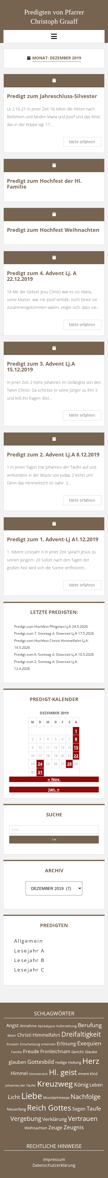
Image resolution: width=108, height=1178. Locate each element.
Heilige (61, 1062)
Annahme (28, 1025)
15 (76, 747)
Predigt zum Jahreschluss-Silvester (52, 96)
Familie (16, 1052)
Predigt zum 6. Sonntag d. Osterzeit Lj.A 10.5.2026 (54, 654)
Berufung (90, 1025)
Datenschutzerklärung (54, 1165)
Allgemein (28, 940)
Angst (12, 1025)
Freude (31, 1051)
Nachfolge (86, 1096)
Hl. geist (63, 1072)
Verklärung (54, 1118)
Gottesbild (40, 1062)
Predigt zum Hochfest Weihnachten (53, 229)
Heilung (74, 1062)
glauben (17, 1062)
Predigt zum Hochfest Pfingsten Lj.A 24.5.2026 (51, 626)
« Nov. (54, 779)
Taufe (94, 1108)
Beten (11, 1036)
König (81, 1084)
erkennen (48, 1044)
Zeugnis (74, 1127)
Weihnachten (35, 1127)
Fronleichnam (55, 1051)
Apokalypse (46, 1026)
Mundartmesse (56, 1097)
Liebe (31, 1096)
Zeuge (55, 1127)
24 (40, 763)
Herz (90, 1060)
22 (76, 755)
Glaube (91, 1051)
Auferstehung (66, 1026)
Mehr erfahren (85, 142)
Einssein (13, 1044)
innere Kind (88, 1073)
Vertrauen (83, 1118)
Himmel (19, 1073)
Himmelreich (38, 1074)
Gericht (77, 1051)
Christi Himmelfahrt (38, 1035)
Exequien (89, 1043)
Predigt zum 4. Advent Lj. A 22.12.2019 (41, 276)
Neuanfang (16, 1109)
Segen (79, 1109)
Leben (96, 1085)
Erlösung (66, 1043)
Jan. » (54, 789)
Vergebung (25, 1119)
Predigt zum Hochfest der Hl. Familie (44, 183)
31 (40, 772)
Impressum (54, 1159)
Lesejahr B (29, 960)
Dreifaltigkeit (81, 1034)
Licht (14, 1097)
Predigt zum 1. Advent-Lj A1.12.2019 (52, 539)
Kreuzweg (55, 1083)
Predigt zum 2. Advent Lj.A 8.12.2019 (53, 454)
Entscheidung (30, 1044)
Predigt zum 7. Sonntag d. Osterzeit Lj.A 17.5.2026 (54, 633)
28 (69, 763)
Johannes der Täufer (20, 1085)
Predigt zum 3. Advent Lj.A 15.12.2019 (41, 366)
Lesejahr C (29, 969)
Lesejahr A (29, 950)
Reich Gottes (49, 1108)
